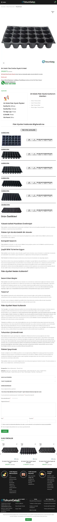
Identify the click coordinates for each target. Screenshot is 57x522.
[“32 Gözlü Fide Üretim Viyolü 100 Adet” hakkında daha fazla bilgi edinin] (35, 444)
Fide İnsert (8, 370)
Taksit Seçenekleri (6, 381)
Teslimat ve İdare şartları (35, 503)
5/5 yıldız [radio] (17, 398)
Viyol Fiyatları (27, 372)
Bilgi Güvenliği (33, 510)
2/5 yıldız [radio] (13, 398)
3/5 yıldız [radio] (14, 398)
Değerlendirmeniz (5, 401)
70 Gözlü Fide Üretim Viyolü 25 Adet (47, 462)
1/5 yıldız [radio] (12, 398)
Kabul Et (28, 519)
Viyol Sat (33, 372)
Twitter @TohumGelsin (49, 508)
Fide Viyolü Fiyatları (22, 370)
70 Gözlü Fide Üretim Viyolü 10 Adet (10, 462)
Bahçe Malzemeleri (11, 6)
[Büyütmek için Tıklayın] (3, 63)
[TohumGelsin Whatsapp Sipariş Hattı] (8, 82)
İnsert (38, 370)
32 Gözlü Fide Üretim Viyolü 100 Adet (28, 462)
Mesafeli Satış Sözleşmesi (35, 500)
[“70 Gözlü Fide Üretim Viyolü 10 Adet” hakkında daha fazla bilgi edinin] (17, 444)
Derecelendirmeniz (6, 398)
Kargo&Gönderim (6, 377)
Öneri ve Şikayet (19, 503)
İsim (2, 418)
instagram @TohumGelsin (50, 503)
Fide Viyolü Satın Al (31, 370)
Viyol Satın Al (39, 372)
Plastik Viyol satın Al (16, 372)
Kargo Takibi (18, 508)
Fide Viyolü (14, 370)
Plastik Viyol (19, 6)
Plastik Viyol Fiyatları (6, 372)
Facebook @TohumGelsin (50, 500)
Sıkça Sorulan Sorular (20, 506)
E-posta (31, 418)
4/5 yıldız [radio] (16, 398)
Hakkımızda (17, 500)
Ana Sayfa (3, 6)
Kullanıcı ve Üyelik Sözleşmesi (34, 506)
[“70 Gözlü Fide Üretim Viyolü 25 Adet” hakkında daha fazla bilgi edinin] (54, 444)
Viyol (22, 372)
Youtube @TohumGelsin (49, 506)
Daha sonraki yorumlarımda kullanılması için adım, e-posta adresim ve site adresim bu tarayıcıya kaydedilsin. (27, 424)
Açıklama (4, 91)
